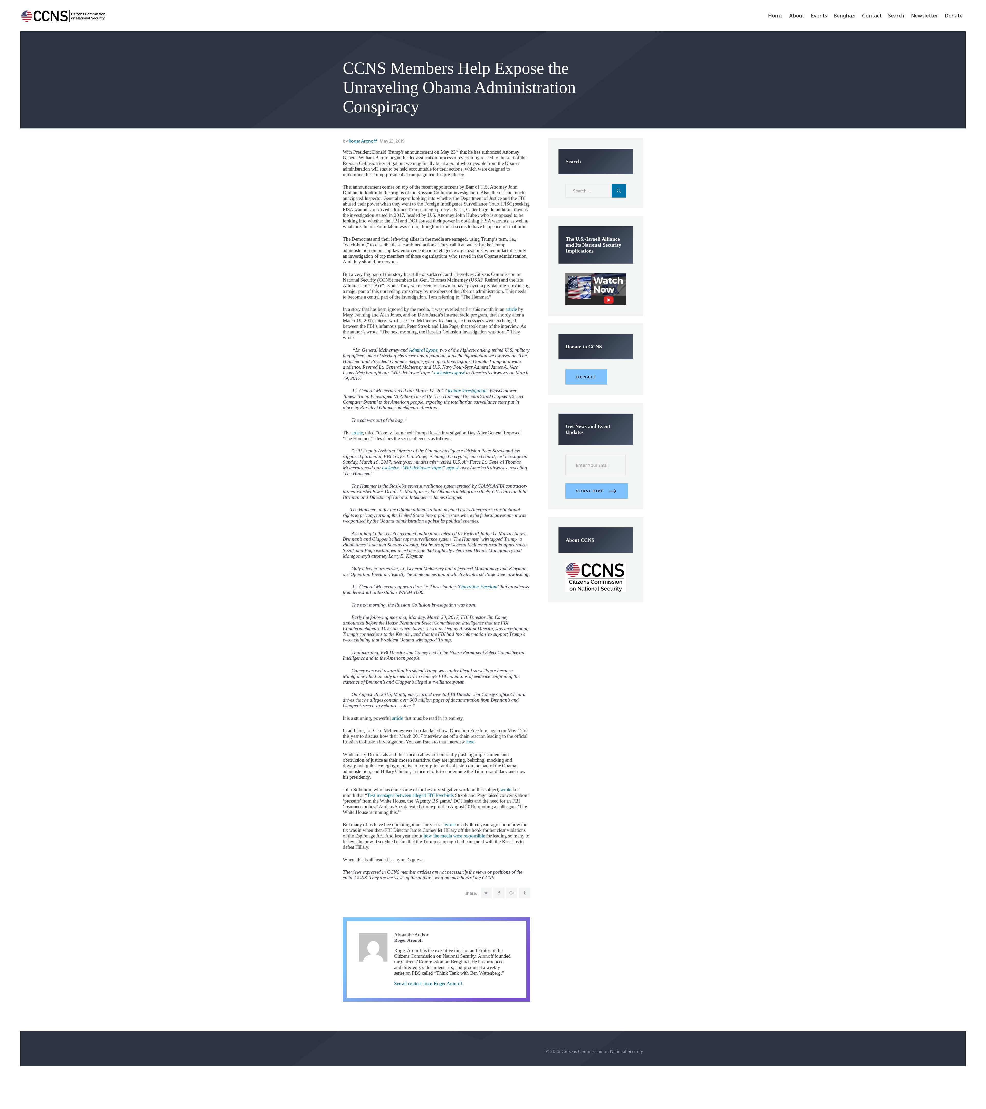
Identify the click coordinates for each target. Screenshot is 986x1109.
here (470, 741)
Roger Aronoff (360, 141)
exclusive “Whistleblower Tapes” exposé (420, 467)
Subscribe (590, 491)
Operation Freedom (478, 586)
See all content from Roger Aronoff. (428, 983)
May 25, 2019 (392, 141)
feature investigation (467, 390)
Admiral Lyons (423, 350)
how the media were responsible (454, 835)
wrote (505, 789)
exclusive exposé (449, 372)
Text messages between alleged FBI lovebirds (410, 795)
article (511, 309)
